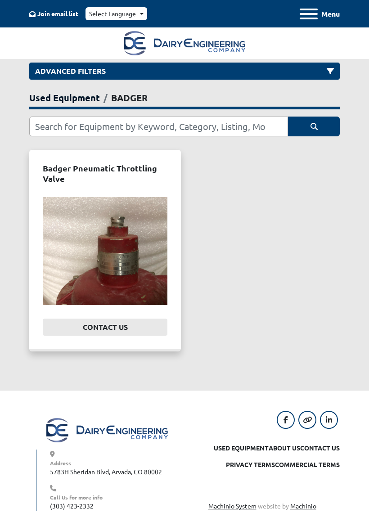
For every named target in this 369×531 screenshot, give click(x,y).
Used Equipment (241, 448)
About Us (284, 448)
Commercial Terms (307, 464)
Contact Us (105, 327)
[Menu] (309, 14)
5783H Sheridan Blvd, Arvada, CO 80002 (106, 472)
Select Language (112, 13)
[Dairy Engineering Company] (107, 429)
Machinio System (232, 506)
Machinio (303, 506)
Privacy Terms (250, 464)
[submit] (314, 126)
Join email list (57, 13)
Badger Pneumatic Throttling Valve (100, 173)
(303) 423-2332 (72, 506)
